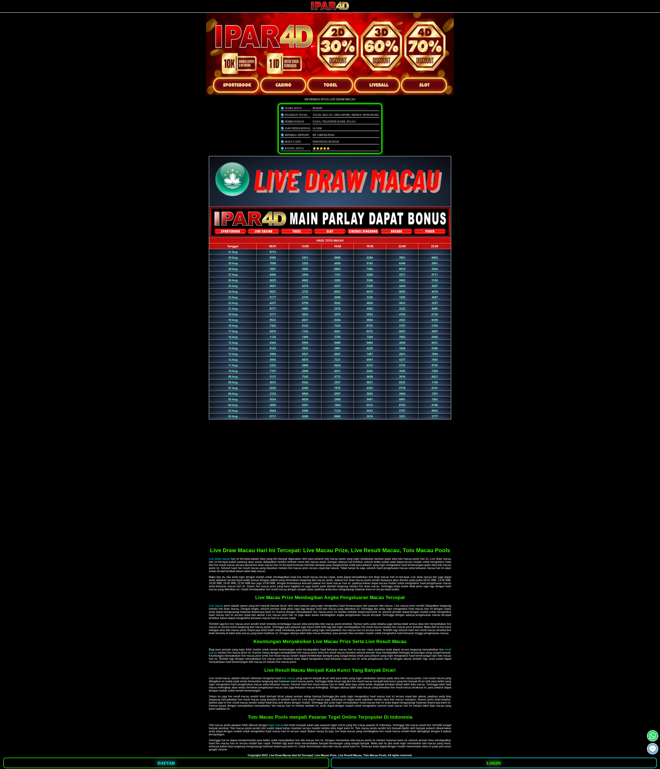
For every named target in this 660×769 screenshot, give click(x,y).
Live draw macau (219, 558)
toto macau (288, 678)
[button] (652, 749)
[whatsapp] (652, 740)
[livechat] (652, 752)
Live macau (216, 605)
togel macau (275, 725)
